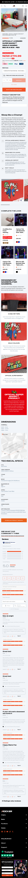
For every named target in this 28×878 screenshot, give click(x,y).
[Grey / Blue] (19, 242)
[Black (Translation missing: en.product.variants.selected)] (17, 272)
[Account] (1, 6)
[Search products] (5, 6)
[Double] (7, 243)
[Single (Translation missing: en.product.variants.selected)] (3, 243)
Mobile (3, 868)
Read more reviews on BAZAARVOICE (12, 535)
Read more (5, 102)
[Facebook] (2, 832)
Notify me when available (14, 89)
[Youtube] (7, 832)
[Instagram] (5, 832)
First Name (3, 871)
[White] (21, 242)
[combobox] (3, 870)
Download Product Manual (14, 520)
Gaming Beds (5, 33)
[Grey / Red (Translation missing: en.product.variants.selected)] (17, 242)
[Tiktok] (10, 832)
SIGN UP (7, 875)
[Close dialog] (26, 860)
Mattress (5, 67)
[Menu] (26, 6)
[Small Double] (5, 243)
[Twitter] (13, 832)
